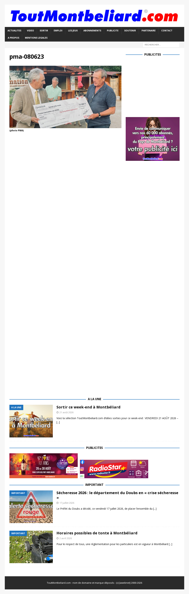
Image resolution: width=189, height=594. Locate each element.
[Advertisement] (157, 86)
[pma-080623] (65, 126)
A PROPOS (13, 37)
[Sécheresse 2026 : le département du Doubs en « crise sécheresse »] (31, 506)
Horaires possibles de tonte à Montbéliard (97, 532)
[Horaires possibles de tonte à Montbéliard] (31, 547)
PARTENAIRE (149, 30)
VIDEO (30, 30)
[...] (58, 422)
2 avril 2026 (65, 538)
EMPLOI (58, 30)
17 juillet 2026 (66, 502)
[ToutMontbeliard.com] (94, 25)
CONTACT (166, 30)
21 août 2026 (66, 412)
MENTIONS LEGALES (36, 37)
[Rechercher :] (161, 44)
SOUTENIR (130, 30)
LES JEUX (73, 30)
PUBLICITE (112, 30)
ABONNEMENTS (92, 30)
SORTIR (44, 30)
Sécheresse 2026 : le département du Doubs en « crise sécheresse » (117, 495)
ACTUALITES (14, 30)
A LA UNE (94, 399)
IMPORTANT (94, 485)
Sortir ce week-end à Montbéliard (88, 407)
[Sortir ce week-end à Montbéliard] (31, 421)
